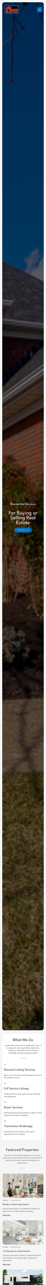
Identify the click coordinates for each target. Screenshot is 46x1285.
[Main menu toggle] (39, 9)
